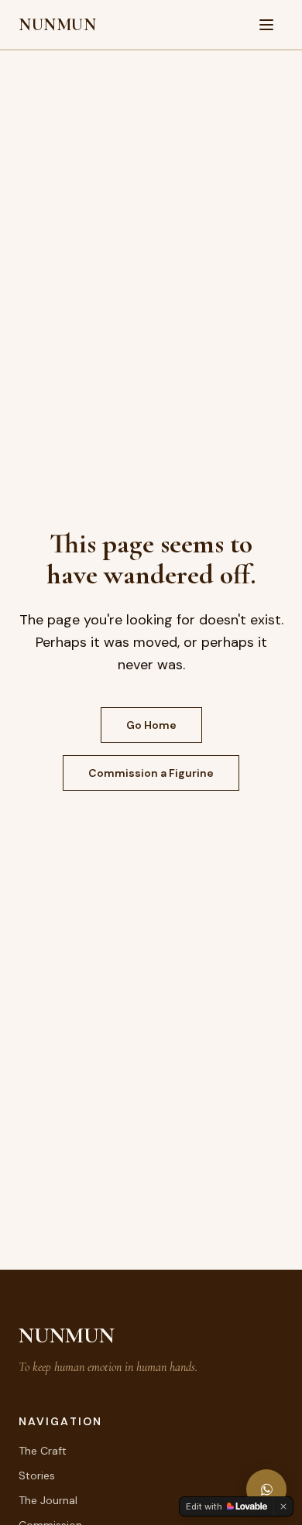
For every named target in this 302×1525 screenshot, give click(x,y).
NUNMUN (57, 25)
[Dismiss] (283, 1506)
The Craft (43, 1451)
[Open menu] (266, 25)
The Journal (48, 1500)
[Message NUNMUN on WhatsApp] (266, 1489)
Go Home (151, 725)
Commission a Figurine (151, 773)
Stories (37, 1475)
